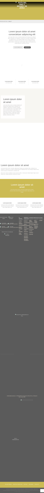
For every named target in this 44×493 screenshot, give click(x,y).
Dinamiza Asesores (24, 491)
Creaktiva (28, 491)
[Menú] (3, 5)
